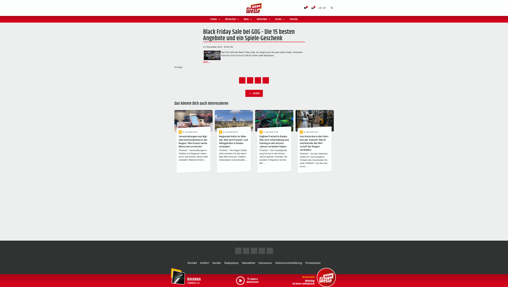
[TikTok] (187, 8)
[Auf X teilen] (250, 80)
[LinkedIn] (198, 8)
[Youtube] (193, 8)
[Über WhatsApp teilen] (258, 80)
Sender (213, 19)
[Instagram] (177, 8)
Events (278, 19)
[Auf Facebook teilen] (242, 80)
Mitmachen (230, 19)
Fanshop (294, 19)
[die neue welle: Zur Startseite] (254, 8)
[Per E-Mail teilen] (266, 80)
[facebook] (182, 8)
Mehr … (206, 61)
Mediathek (262, 19)
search (332, 8)
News (246, 19)
